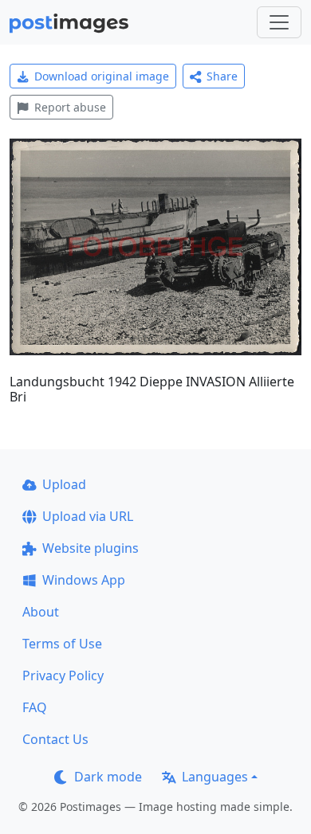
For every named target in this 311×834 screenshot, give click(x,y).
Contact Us (55, 739)
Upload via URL (87, 516)
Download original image (101, 76)
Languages (215, 776)
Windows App (83, 580)
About (40, 612)
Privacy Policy (63, 675)
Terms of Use (62, 643)
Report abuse (70, 107)
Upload (64, 484)
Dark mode (108, 776)
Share (222, 76)
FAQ (34, 707)
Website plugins (90, 548)
